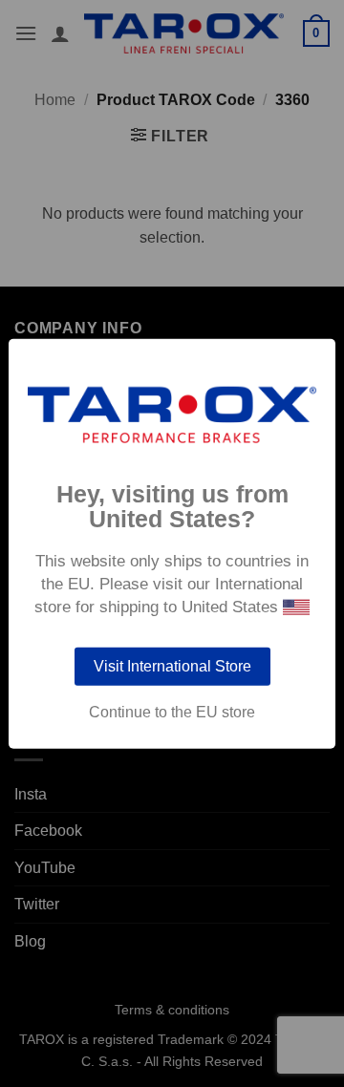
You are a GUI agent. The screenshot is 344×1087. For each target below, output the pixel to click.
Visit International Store (172, 665)
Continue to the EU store (172, 711)
